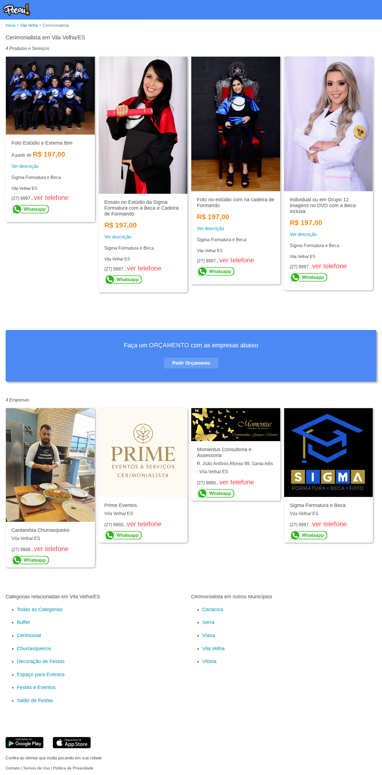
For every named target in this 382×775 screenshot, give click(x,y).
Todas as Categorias (40, 609)
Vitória (209, 661)
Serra (208, 622)
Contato (13, 768)
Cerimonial (29, 635)
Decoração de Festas (41, 661)
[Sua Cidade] (372, 11)
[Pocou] (16, 14)
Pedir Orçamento (191, 363)
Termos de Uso (36, 768)
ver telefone (51, 197)
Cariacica (212, 609)
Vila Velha (213, 648)
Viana (208, 635)
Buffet (23, 622)
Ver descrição (25, 166)
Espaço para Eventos (41, 674)
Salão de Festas (35, 700)
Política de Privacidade (73, 768)
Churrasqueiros (34, 648)
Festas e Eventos (36, 687)
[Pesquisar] (359, 11)
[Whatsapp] (50, 209)
